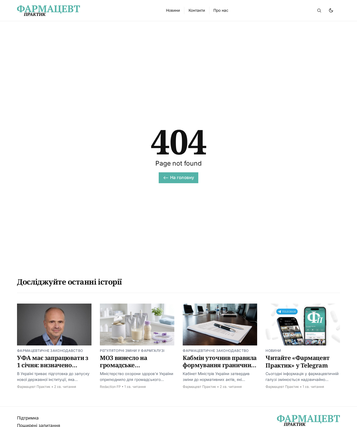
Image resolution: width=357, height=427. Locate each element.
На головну (182, 177)
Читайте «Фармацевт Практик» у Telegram (297, 361)
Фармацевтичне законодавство (50, 351)
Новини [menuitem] (173, 10)
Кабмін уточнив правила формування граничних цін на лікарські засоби (220, 365)
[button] (319, 10)
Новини (273, 351)
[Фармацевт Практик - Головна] (85, 10)
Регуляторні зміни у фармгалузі (132, 351)
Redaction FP (110, 387)
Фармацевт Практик (33, 387)
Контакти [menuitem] (197, 10)
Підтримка (28, 418)
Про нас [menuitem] (220, 10)
